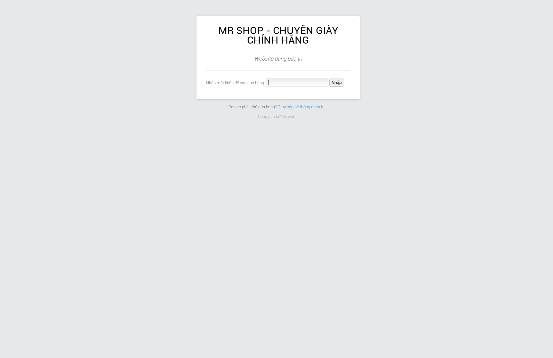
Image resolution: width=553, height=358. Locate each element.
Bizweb (288, 116)
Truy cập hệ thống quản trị (301, 106)
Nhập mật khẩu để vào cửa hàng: (235, 82)
